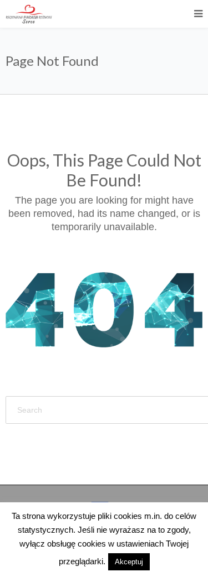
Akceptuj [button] (129, 562)
